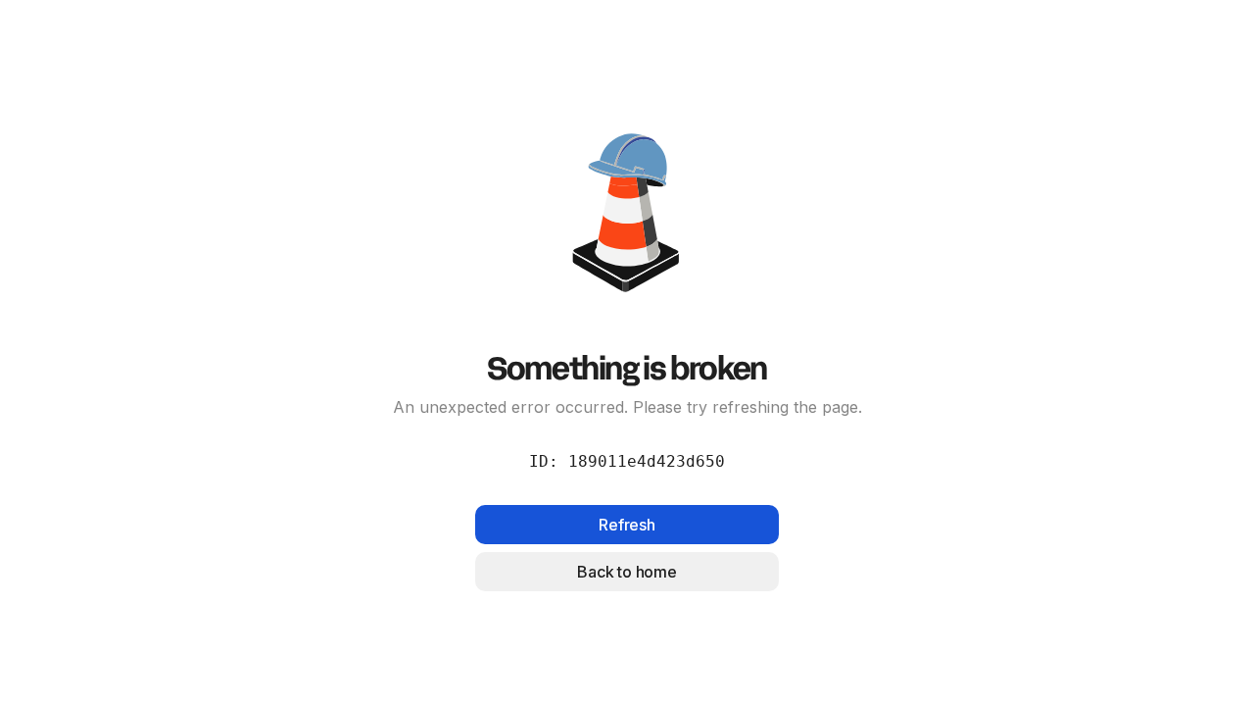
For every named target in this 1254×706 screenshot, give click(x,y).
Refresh (627, 524)
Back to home (627, 571)
